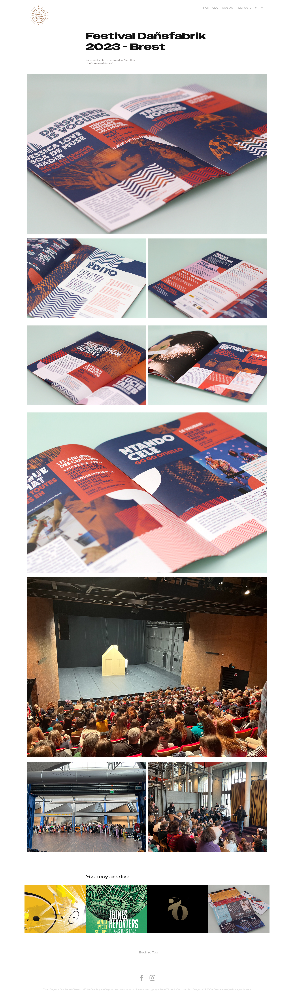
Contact (228, 8)
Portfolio (210, 8)
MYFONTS (244, 8)
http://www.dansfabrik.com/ (99, 63)
